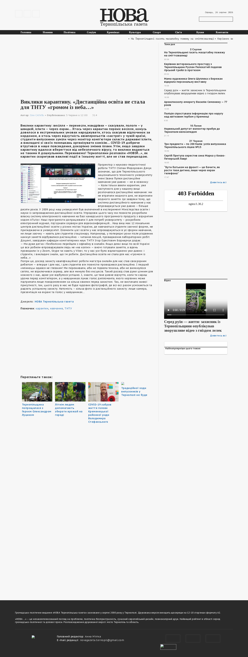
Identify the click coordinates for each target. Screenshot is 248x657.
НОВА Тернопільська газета (54, 301)
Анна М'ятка (93, 636)
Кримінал (113, 32)
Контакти (222, 32)
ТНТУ (68, 308)
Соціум (91, 32)
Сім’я (178, 32)
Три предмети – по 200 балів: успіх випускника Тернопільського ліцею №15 (195, 146)
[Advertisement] (87, 68)
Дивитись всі (218, 182)
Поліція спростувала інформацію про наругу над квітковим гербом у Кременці (193, 115)
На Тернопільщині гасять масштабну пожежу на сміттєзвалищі (194, 54)
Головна (26, 32)
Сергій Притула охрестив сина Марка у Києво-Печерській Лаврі (194, 157)
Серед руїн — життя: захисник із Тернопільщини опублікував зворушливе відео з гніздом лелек (195, 92)
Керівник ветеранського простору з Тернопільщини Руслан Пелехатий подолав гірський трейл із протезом (193, 67)
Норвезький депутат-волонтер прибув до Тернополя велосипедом (192, 130)
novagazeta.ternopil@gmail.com (102, 640)
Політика (69, 32)
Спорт (157, 32)
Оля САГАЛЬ (37, 115)
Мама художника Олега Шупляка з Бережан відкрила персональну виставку (193, 80)
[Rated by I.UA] (168, 646)
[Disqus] (87, 543)
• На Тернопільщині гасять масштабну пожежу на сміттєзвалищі (165, 38)
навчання (56, 308)
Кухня (200, 32)
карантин (42, 308)
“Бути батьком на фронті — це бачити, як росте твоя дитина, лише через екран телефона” (192, 170)
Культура (135, 32)
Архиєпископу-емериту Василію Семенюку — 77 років (195, 103)
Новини (48, 32)
